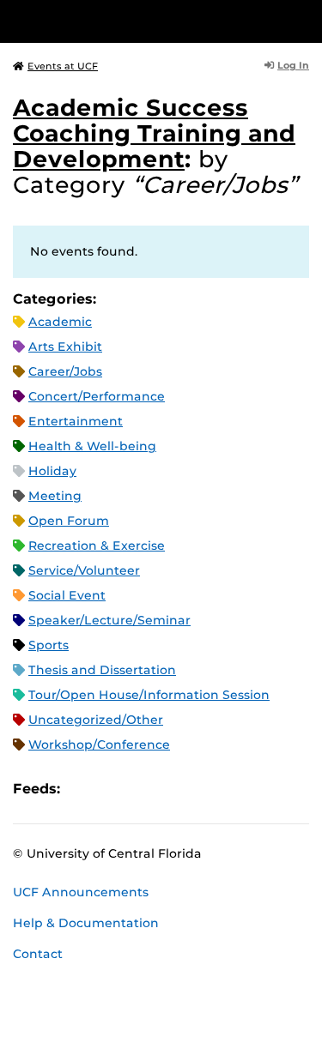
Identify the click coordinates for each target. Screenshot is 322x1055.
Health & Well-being (92, 446)
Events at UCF (62, 66)
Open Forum (68, 520)
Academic (60, 321)
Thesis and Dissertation (102, 670)
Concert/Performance (96, 396)
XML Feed (170, 789)
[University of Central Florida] (130, 21)
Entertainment (75, 421)
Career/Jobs (65, 371)
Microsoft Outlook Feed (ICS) (111, 789)
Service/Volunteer (84, 570)
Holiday (52, 471)
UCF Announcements (81, 892)
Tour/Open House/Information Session (149, 694)
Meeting (55, 495)
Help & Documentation (86, 923)
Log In (293, 65)
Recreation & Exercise (96, 545)
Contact (38, 954)
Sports (48, 645)
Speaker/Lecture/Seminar (109, 620)
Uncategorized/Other (95, 719)
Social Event (67, 595)
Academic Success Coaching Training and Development (154, 133)
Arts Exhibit (65, 346)
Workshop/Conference (99, 744)
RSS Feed (140, 789)
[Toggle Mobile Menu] (305, 20)
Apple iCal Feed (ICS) (82, 789)
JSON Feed (199, 789)
